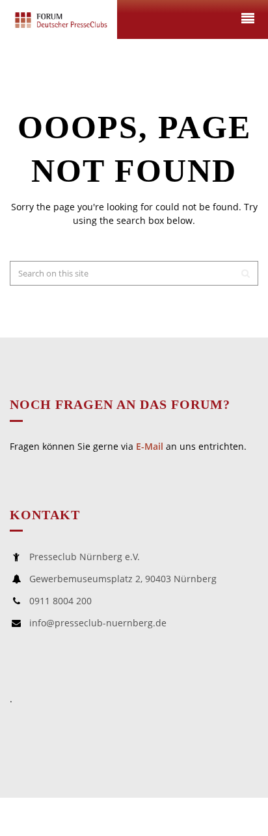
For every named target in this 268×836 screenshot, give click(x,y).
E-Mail (149, 446)
